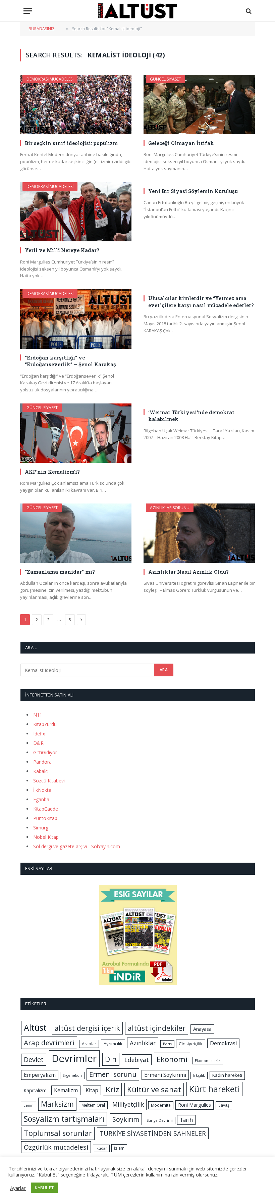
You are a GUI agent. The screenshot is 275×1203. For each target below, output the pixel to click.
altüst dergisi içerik (87, 1028)
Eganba (41, 799)
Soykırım (125, 1119)
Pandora (42, 762)
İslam (119, 1148)
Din (111, 1059)
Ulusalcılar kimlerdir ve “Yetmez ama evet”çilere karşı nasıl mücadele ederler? (201, 301)
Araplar (89, 1044)
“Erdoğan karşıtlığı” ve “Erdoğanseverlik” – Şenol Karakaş (70, 361)
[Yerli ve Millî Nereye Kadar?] (75, 212)
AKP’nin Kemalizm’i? (52, 471)
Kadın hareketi (227, 1075)
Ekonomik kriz (207, 1060)
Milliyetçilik (128, 1104)
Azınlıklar (143, 1043)
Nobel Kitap (46, 837)
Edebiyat (136, 1060)
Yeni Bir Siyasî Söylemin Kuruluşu (193, 191)
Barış (167, 1044)
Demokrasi (223, 1043)
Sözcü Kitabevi (49, 780)
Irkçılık (199, 1075)
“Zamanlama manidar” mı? (60, 571)
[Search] (248, 10)
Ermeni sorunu (112, 1074)
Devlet (34, 1059)
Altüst (35, 1027)
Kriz (112, 1089)
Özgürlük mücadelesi (56, 1147)
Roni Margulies (194, 1104)
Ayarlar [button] (18, 1188)
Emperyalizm (40, 1074)
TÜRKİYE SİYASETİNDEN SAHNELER (153, 1133)
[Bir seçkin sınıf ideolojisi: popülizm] (75, 104)
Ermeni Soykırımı (165, 1074)
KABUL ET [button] (44, 1188)
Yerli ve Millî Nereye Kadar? (62, 250)
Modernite (161, 1105)
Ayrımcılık (113, 1044)
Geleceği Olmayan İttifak (181, 143)
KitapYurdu (45, 724)
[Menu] (27, 10)
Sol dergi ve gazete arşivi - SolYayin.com (76, 846)
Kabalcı (41, 771)
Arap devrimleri (49, 1042)
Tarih (186, 1119)
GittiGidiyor (45, 752)
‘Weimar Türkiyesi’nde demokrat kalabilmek (191, 415)
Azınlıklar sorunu (169, 508)
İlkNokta (42, 790)
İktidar (101, 1148)
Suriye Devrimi (160, 1120)
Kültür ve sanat (154, 1089)
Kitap (92, 1090)
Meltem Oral (93, 1105)
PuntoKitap (45, 818)
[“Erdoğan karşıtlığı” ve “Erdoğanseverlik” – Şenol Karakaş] (75, 319)
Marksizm (57, 1104)
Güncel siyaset (165, 79)
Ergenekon (72, 1075)
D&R (38, 743)
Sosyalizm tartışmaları (64, 1118)
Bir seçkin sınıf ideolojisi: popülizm (71, 143)
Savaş (223, 1105)
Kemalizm (66, 1090)
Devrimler (74, 1058)
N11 (37, 715)
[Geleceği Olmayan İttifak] (199, 104)
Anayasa (202, 1028)
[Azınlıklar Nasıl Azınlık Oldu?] (199, 533)
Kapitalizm (35, 1090)
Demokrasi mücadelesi (49, 79)
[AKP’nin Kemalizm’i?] (75, 433)
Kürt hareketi (214, 1089)
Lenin (28, 1105)
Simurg (40, 827)
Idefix (39, 733)
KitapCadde (45, 809)
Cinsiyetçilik (191, 1044)
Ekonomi (172, 1059)
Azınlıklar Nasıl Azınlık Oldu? (188, 571)
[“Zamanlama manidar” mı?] (75, 533)
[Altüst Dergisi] (137, 11)
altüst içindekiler (156, 1028)
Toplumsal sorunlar (58, 1133)
